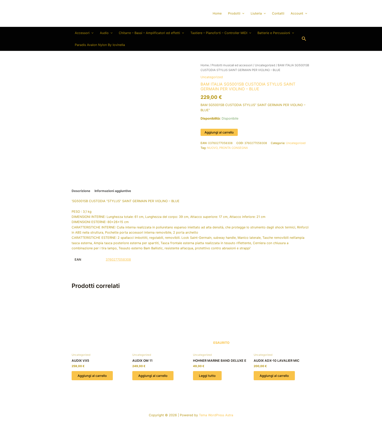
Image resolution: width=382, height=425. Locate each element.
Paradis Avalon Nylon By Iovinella (100, 45)
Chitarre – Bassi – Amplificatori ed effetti (149, 33)
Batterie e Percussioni (273, 33)
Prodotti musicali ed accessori (231, 65)
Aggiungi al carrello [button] (92, 376)
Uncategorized (265, 65)
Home (217, 13)
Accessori (82, 33)
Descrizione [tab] (81, 191)
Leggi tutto (207, 376)
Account (297, 13)
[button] (242, 13)
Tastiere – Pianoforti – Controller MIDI (218, 33)
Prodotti (234, 13)
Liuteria (256, 13)
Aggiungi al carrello (219, 132)
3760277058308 (118, 259)
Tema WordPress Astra (216, 415)
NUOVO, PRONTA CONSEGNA (227, 147)
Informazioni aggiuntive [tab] (113, 191)
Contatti (278, 13)
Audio (104, 33)
